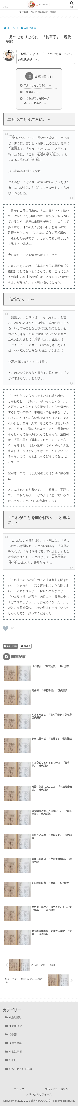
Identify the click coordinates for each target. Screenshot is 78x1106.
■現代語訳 (12, 646)
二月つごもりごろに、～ (38, 85)
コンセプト (20, 1089)
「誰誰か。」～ (32, 91)
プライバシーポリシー (58, 1089)
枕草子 (27, 646)
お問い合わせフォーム (39, 1094)
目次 (37, 76)
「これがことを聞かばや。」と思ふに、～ (36, 100)
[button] (69, 692)
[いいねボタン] (5, 628)
